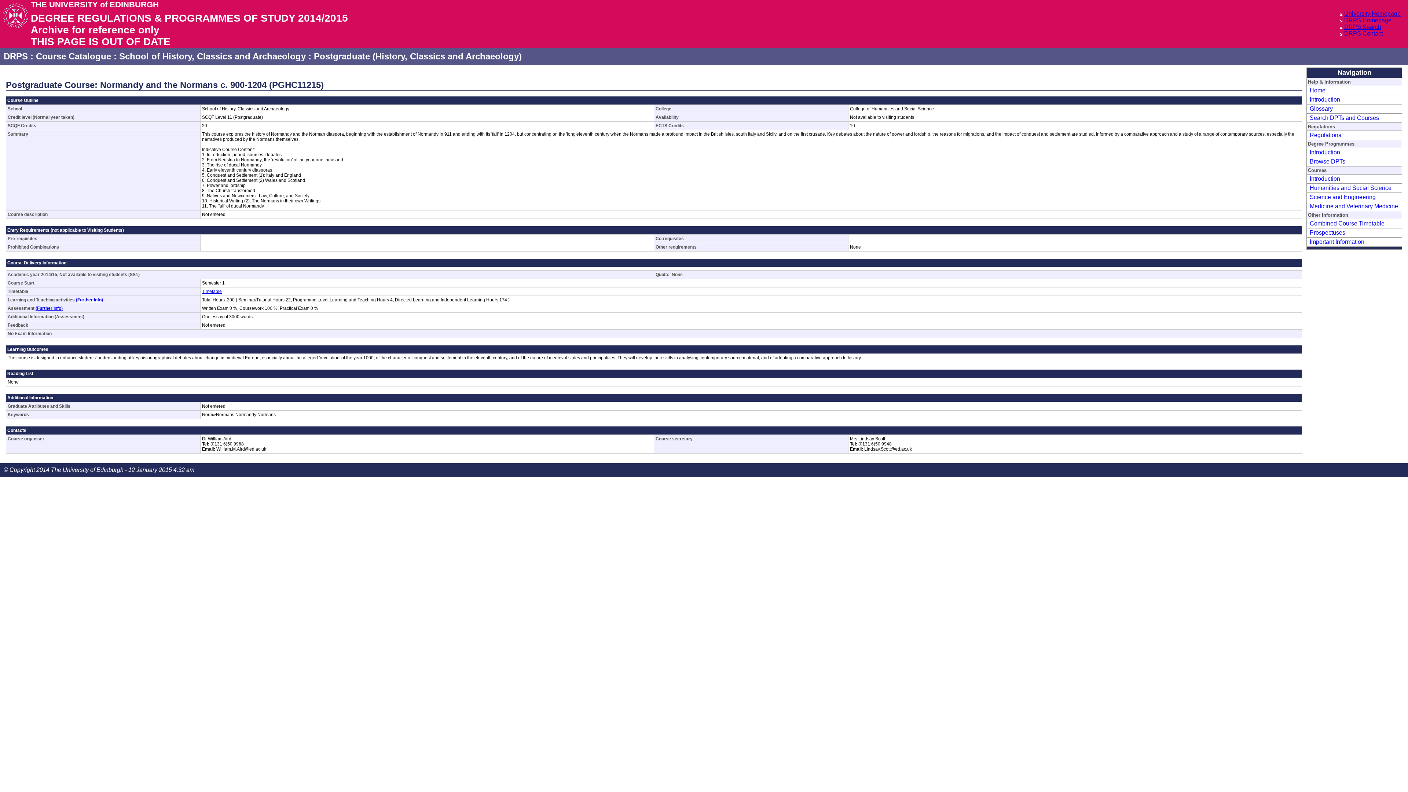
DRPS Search (1362, 27)
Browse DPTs (1327, 161)
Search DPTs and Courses (1344, 118)
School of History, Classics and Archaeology (212, 56)
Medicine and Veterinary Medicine (1354, 206)
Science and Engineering (1343, 197)
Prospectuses (1327, 233)
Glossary (1321, 109)
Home (1318, 90)
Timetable (212, 291)
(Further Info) (89, 299)
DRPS (16, 56)
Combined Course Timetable (1347, 223)
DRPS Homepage (1368, 20)
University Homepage (1372, 14)
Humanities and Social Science (1351, 188)
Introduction (1325, 99)
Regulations (1325, 135)
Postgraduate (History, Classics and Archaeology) (418, 56)
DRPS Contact (1363, 33)
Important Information (1337, 242)
